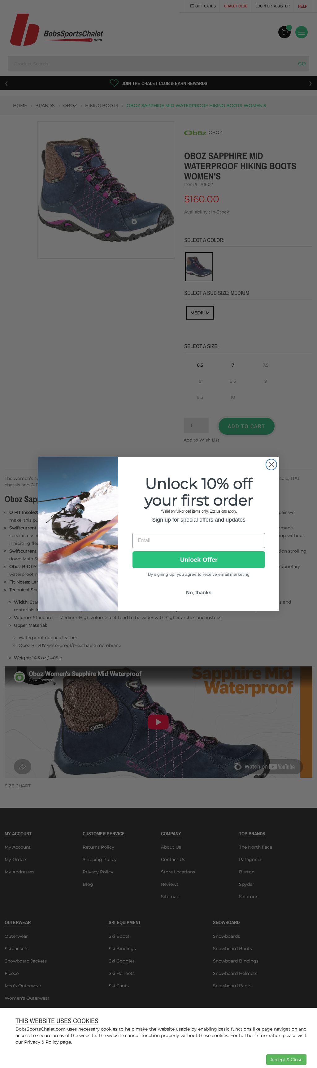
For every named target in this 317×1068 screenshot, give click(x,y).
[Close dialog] (271, 464)
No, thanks (198, 592)
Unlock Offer (199, 559)
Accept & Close (286, 1059)
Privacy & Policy (41, 1042)
